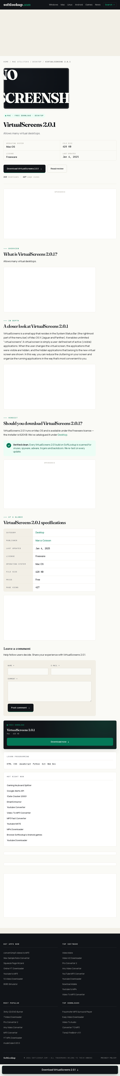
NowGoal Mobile (69, 984)
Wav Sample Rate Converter (17, 958)
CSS (15, 764)
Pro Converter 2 (69, 963)
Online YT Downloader (14, 968)
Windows (53, 4)
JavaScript (25, 764)
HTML (9, 764)
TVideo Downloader (13, 1017)
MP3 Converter (10, 1032)
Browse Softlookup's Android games (24, 834)
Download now (60, 741)
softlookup (17, 4)
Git (44, 764)
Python (36, 764)
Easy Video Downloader (73, 1017)
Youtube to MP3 (11, 973)
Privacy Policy (108, 1058)
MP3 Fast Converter (16, 818)
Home (6, 62)
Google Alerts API (15, 790)
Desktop (36, 62)
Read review (57, 168)
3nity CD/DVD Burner (13, 1011)
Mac (63, 4)
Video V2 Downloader (72, 958)
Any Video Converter (71, 968)
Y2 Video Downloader (13, 979)
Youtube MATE (14, 823)
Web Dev (52, 764)
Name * (11, 666)
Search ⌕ (110, 4)
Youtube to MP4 (69, 989)
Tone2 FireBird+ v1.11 (71, 1032)
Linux (69, 4)
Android (79, 4)
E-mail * (55, 666)
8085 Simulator (11, 984)
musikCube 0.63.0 (12, 1043)
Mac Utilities (20, 62)
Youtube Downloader (17, 840)
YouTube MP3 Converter (73, 973)
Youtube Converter (16, 807)
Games (88, 4)
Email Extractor (14, 801)
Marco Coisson (43, 540)
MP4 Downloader (15, 829)
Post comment (20, 707)
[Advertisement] (60, 32)
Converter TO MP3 (71, 1027)
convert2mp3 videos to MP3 (16, 953)
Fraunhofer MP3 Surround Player (77, 1011)
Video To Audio (69, 1022)
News (98, 4)
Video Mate (67, 953)
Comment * (13, 679)
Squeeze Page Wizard (14, 963)
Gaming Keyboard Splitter (19, 785)
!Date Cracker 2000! (17, 796)
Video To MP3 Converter (19, 812)
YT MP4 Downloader (13, 1038)
